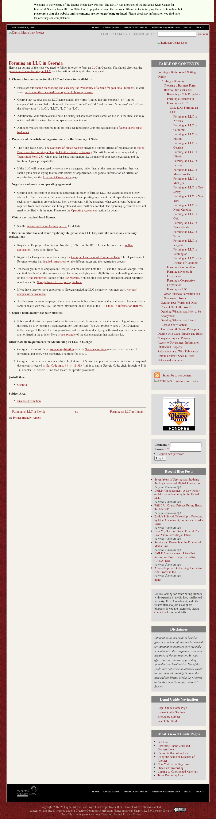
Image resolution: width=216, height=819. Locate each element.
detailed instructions (54, 261)
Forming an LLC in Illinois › (127, 411)
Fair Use (163, 742)
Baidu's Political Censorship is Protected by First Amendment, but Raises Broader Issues (178, 520)
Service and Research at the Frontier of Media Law (177, 544)
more (157, 580)
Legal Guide (111, 27)
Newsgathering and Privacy (174, 338)
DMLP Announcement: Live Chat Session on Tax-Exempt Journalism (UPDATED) (175, 557)
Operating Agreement (84, 210)
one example (68, 334)
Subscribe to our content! (177, 375)
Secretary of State (96, 349)
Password (161, 449)
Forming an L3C (177, 289)
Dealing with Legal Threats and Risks (180, 334)
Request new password (171, 454)
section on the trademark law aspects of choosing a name (59, 92)
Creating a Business (172, 81)
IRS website (72, 278)
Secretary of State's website (66, 148)
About (200, 27)
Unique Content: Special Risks (176, 356)
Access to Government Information (178, 342)
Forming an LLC (177, 103)
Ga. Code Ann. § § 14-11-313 (64, 365)
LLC (94, 67)
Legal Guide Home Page (172, 708)
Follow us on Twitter (187, 381)
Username (161, 444)
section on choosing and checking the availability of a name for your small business (84, 88)
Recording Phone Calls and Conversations (174, 747)
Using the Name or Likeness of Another (176, 758)
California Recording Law (173, 753)
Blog (187, 27)
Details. (167, 810)
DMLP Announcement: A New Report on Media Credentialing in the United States (177, 494)
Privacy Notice (132, 814)
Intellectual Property (170, 347)
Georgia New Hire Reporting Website (59, 282)
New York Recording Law (173, 764)
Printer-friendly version (27, 418)
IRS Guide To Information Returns (121, 306)
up (76, 411)
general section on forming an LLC (30, 71)
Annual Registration (62, 349)
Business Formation (29, 401)
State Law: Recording (171, 768)
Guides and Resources (171, 360)
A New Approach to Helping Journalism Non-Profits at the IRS (178, 570)
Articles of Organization (57, 177)
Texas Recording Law (171, 775)
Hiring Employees (36, 278)
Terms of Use (109, 814)
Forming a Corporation (181, 267)
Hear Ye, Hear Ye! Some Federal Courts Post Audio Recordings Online (178, 533)
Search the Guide (168, 721)
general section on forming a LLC (47, 226)
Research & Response (166, 27)
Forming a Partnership (180, 99)
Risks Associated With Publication (178, 351)
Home (95, 27)
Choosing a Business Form (180, 85)
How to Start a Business (178, 90)
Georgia (22, 385)
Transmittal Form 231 (30, 156)
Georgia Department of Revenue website (95, 257)
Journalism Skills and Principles (180, 329)
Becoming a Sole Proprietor (183, 94)
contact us (160, 612)
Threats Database (135, 27)
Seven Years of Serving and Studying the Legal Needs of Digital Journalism (177, 481)
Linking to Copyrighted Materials (178, 771)
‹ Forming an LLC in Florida (27, 411)
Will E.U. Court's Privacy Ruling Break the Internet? (178, 507)
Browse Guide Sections (171, 712)
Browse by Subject (169, 717)
